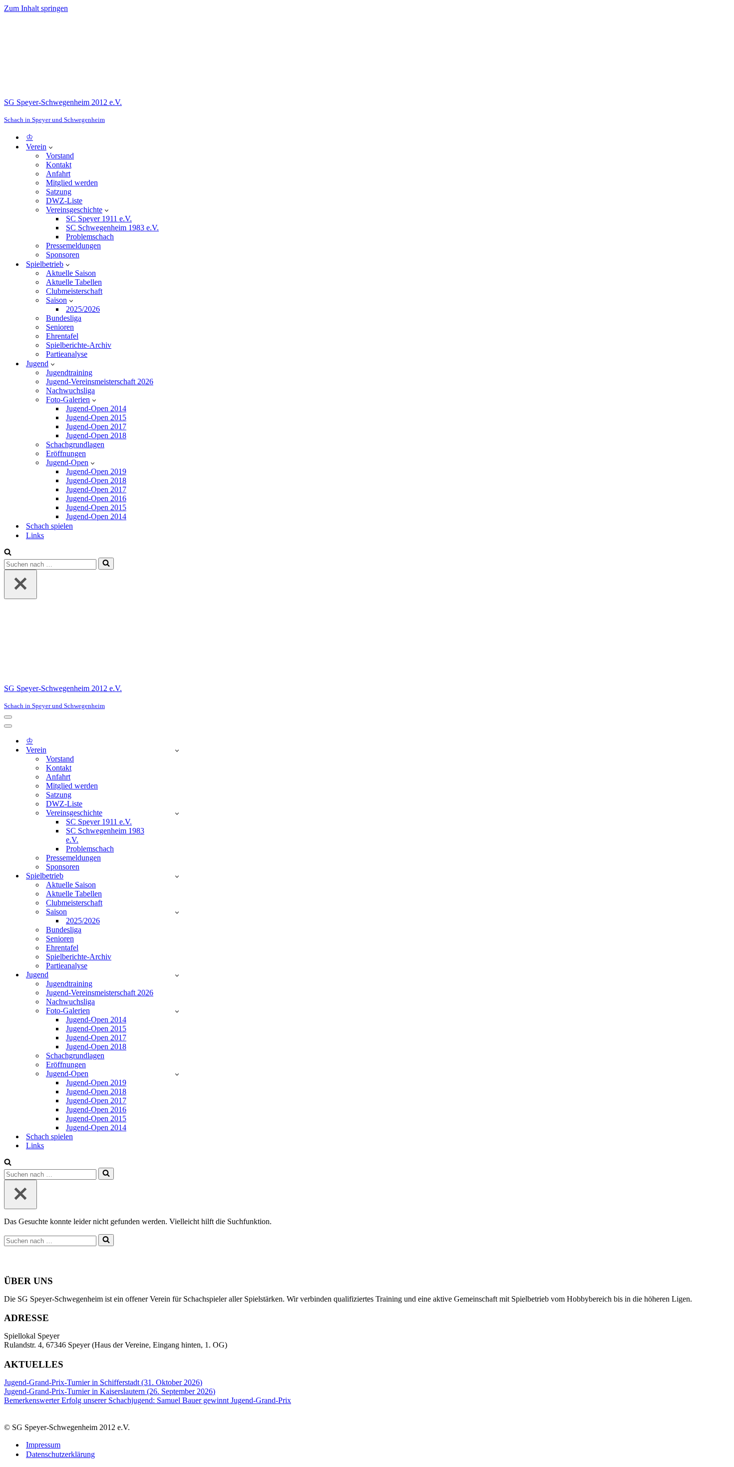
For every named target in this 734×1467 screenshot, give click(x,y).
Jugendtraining (69, 372)
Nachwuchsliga (70, 390)
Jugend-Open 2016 (96, 498)
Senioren (60, 327)
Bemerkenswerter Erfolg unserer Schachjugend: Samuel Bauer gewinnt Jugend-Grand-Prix (147, 1400)
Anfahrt (58, 173)
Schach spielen (49, 526)
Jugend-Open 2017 (96, 426)
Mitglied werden (72, 182)
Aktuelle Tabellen (74, 282)
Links (35, 535)
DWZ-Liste (64, 200)
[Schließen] (20, 584)
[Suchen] (7, 553)
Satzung (58, 191)
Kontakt (58, 164)
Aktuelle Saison (71, 273)
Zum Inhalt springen (36, 8)
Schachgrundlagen (75, 444)
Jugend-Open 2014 (96, 408)
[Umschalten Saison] (177, 912)
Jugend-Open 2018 (96, 435)
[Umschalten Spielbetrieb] (177, 876)
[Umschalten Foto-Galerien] (177, 1011)
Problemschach (90, 236)
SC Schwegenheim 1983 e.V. (112, 227)
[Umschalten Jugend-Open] (177, 1074)
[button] (50, 146)
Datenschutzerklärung (60, 1454)
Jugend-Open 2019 (96, 471)
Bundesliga (63, 318)
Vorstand (60, 155)
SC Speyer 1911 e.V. (99, 218)
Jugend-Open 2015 (96, 417)
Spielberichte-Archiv (78, 345)
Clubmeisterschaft (74, 291)
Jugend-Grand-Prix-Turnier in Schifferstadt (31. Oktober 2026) (103, 1382)
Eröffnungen (66, 453)
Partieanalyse (66, 354)
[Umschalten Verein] (177, 750)
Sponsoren (62, 254)
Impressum (43, 1445)
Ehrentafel (62, 336)
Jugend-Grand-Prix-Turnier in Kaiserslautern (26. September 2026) (109, 1391)
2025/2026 (83, 309)
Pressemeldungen (73, 245)
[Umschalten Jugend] (177, 975)
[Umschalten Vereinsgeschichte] (177, 813)
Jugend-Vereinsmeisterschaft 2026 (99, 381)
